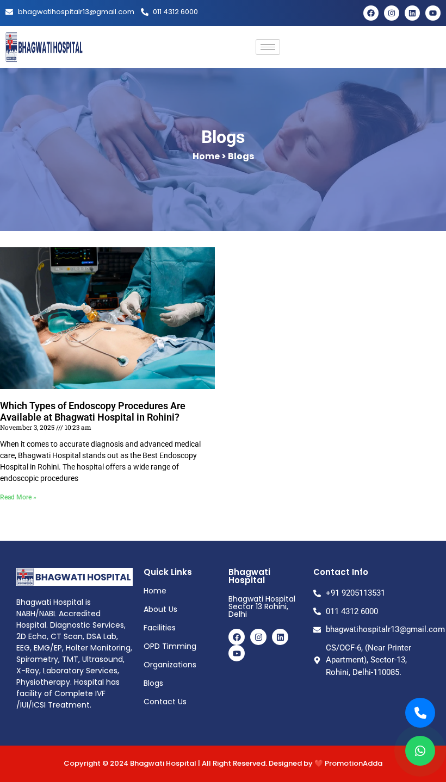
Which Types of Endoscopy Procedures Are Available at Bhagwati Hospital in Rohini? (92, 411)
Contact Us (165, 701)
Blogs (153, 683)
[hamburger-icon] (268, 47)
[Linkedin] (412, 13)
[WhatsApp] (420, 751)
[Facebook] (371, 13)
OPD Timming (170, 646)
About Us (160, 609)
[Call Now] (420, 713)
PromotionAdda (353, 763)
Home (155, 590)
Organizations (170, 664)
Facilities (160, 627)
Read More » (18, 497)
